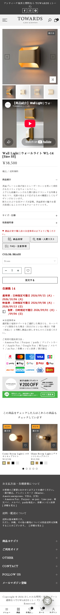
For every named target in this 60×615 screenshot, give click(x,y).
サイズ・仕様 (9, 215)
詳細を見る (9, 505)
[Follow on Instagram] (30, 10)
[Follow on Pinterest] (35, 10)
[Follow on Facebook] (24, 10)
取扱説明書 (7, 223)
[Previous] (7, 56)
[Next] (52, 56)
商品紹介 (6, 180)
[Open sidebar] (4, 312)
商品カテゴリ (10, 541)
